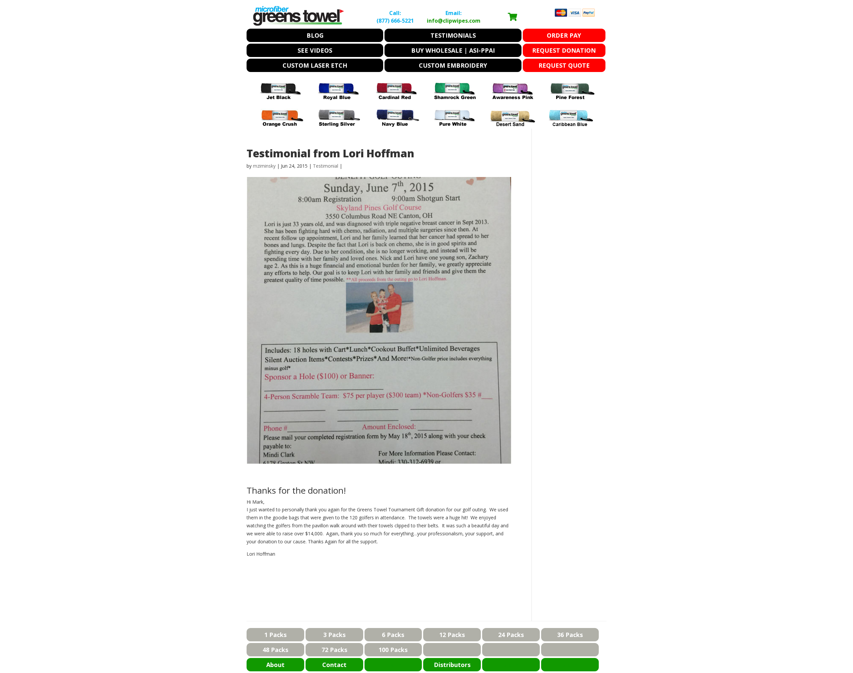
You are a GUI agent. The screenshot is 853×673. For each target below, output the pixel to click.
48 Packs (275, 650)
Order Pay (564, 35)
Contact (334, 665)
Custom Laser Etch (315, 65)
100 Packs (393, 650)
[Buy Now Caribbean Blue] (571, 125)
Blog (315, 35)
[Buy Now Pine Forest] (571, 98)
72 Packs (334, 650)
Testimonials (453, 35)
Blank (393, 665)
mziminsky (264, 166)
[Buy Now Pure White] (455, 125)
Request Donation (564, 50)
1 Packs (275, 635)
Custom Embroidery (453, 65)
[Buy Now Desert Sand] (513, 125)
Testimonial (325, 166)
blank (452, 650)
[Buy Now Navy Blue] (397, 125)
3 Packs (334, 635)
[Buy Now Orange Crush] (281, 125)
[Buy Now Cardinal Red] (397, 98)
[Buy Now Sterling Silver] (339, 125)
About (275, 665)
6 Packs (393, 635)
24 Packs (511, 635)
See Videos (315, 50)
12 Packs (452, 635)
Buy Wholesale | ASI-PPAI (453, 50)
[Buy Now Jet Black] (281, 98)
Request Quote (564, 65)
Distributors (452, 665)
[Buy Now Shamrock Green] (455, 98)
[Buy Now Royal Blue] (339, 98)
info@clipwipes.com (453, 20)
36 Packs (570, 635)
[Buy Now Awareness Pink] (513, 98)
